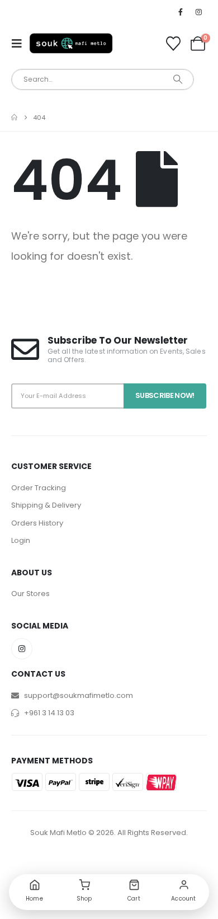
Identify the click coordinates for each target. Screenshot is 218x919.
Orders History (37, 523)
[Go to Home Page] (14, 117)
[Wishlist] (173, 43)
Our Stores (30, 593)
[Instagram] (199, 12)
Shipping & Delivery (46, 505)
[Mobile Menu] (20, 43)
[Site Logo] (71, 43)
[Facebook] (180, 12)
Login (20, 540)
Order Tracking (38, 487)
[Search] (177, 79)
